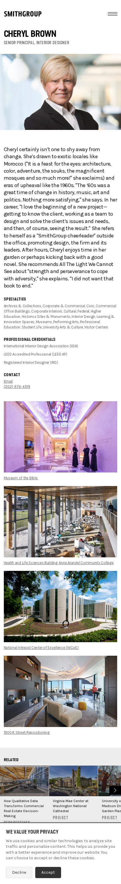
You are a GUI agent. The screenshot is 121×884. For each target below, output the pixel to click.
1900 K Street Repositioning (27, 732)
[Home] (23, 14)
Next (114, 790)
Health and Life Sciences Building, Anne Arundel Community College (59, 563)
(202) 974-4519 (17, 386)
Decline (19, 872)
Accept (48, 872)
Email (8, 381)
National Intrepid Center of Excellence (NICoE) (41, 647)
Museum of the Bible (21, 478)
